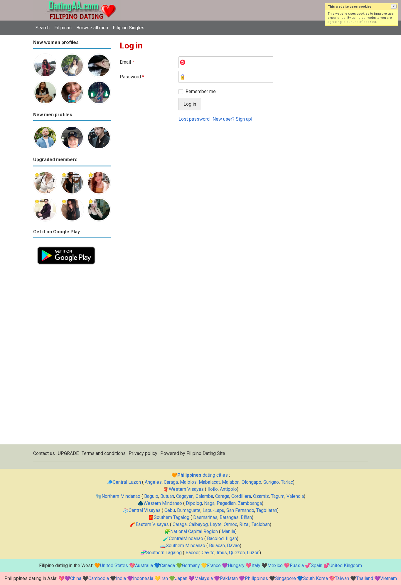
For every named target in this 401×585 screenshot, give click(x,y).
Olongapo (251, 482)
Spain (316, 565)
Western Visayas (186, 489)
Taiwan (342, 578)
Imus (222, 552)
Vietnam (388, 578)
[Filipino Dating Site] (77, 3)
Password (132, 77)
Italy (256, 565)
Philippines (256, 578)
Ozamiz (261, 496)
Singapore (285, 578)
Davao (233, 545)
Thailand (364, 578)
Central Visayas (145, 510)
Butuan (167, 496)
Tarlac (287, 482)
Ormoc (230, 524)
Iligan (231, 538)
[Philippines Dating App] (66, 246)
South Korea (315, 578)
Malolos (188, 482)
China (75, 578)
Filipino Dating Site (205, 453)
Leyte (216, 524)
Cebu (169, 510)
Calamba (204, 496)
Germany (191, 565)
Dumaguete (189, 510)
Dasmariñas (205, 517)
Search (43, 28)
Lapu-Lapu (213, 510)
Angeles (153, 482)
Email (127, 62)
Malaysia (203, 578)
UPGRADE (68, 453)
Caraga (171, 482)
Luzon (253, 552)
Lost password (194, 119)
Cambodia (98, 578)
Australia (144, 565)
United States (114, 565)
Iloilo (213, 489)
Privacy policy (143, 453)
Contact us (44, 453)
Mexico (275, 565)
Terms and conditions (104, 453)
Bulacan (217, 545)
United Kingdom (345, 565)
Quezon (237, 552)
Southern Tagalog (171, 517)
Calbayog (198, 524)
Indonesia (143, 578)
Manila (228, 531)
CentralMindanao (186, 538)
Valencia (295, 496)
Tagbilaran (266, 510)
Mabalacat (209, 482)
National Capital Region (194, 531)
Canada (167, 565)
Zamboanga (250, 503)
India (121, 578)
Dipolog (194, 503)
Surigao (271, 482)
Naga (209, 503)
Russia (297, 565)
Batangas (229, 517)
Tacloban (261, 524)
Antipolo (228, 489)
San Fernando (240, 510)
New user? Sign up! (232, 119)
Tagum (277, 496)
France (214, 565)
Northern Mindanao (121, 496)
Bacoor (193, 552)
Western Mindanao (163, 503)
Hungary (236, 565)
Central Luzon (127, 482)
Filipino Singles (128, 28)
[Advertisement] (72, 356)
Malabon (231, 482)
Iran (164, 578)
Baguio (151, 496)
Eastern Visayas (152, 524)
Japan (181, 578)
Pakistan (229, 578)
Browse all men (92, 28)
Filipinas (63, 28)
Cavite (208, 552)
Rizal (244, 524)
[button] (394, 6)
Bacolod (215, 538)
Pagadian (226, 503)
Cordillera (241, 496)
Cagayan (184, 496)
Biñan (246, 517)
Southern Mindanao (185, 545)
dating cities (202, 475)
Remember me (201, 91)
